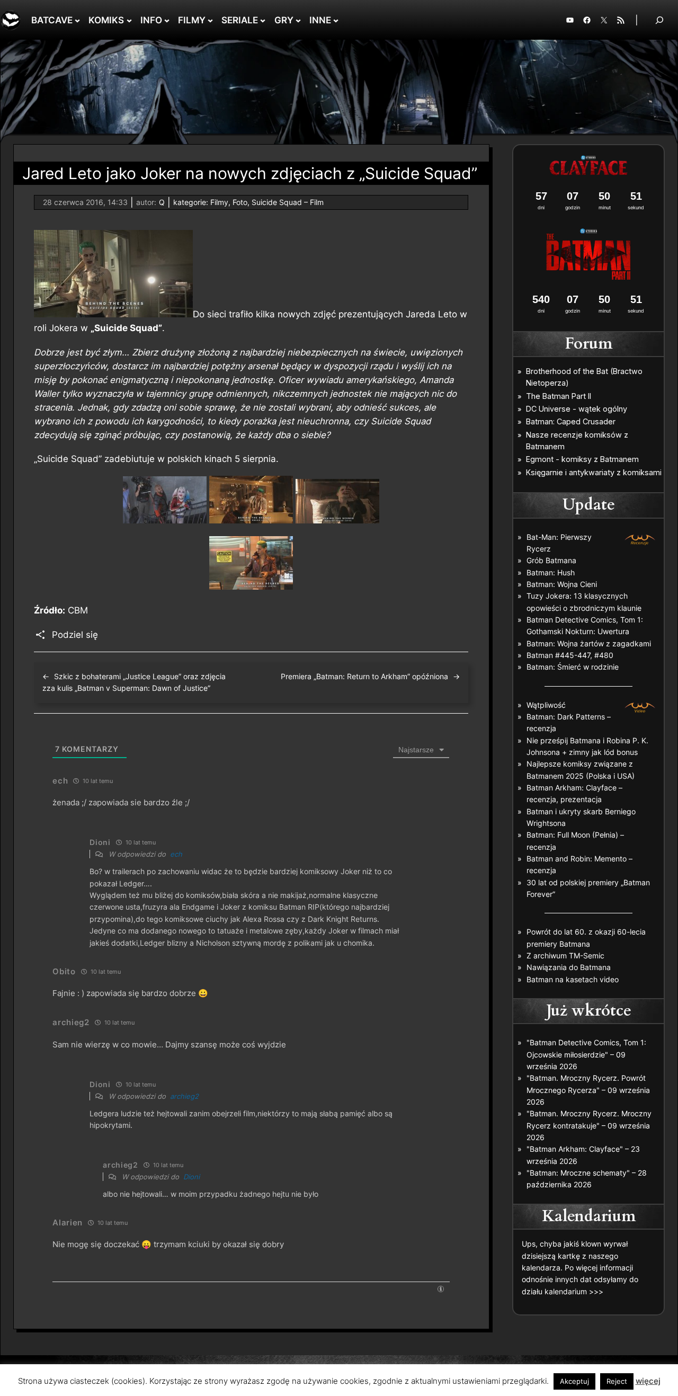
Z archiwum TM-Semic (565, 955)
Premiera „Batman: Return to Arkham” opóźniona (364, 676)
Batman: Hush (551, 572)
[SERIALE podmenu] (262, 20)
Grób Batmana (551, 560)
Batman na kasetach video (573, 979)
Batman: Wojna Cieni (562, 584)
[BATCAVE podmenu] (77, 20)
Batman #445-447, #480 (570, 655)
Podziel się (75, 634)
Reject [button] (616, 1381)
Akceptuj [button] (574, 1381)
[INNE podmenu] (335, 20)
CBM (78, 610)
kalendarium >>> (574, 1291)
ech (176, 854)
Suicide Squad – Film (288, 202)
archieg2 (184, 1096)
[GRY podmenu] (298, 20)
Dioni (191, 1176)
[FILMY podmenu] (210, 20)
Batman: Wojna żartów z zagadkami (589, 643)
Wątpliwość (546, 704)
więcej (648, 1381)
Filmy (219, 202)
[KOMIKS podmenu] (129, 20)
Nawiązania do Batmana (569, 967)
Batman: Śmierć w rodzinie (573, 666)
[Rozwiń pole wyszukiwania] (659, 19)
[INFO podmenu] (167, 20)
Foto (240, 202)
